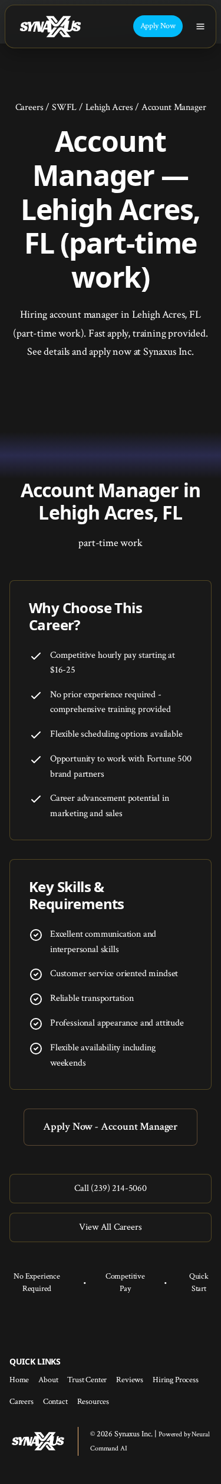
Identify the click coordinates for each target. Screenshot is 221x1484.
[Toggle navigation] (200, 26)
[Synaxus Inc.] (50, 26)
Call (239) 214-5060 (110, 1188)
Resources (93, 1401)
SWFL (64, 107)
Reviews (129, 1380)
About (48, 1380)
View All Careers (110, 1227)
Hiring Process (176, 1380)
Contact (55, 1401)
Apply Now (158, 26)
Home (19, 1380)
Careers (29, 107)
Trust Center (87, 1380)
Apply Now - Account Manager (110, 1126)
